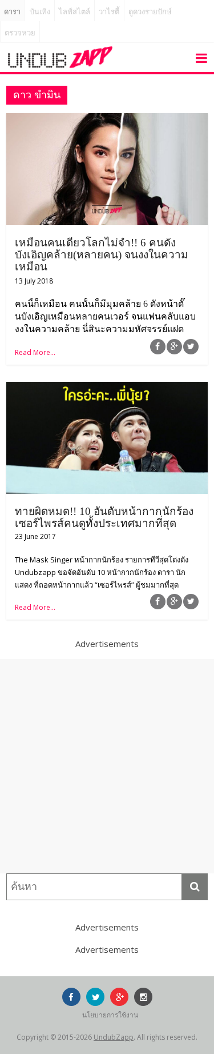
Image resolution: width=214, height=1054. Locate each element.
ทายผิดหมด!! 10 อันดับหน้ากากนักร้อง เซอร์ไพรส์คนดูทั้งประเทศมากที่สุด (104, 517)
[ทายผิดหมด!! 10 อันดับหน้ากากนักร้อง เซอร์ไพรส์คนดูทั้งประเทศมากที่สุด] (107, 388)
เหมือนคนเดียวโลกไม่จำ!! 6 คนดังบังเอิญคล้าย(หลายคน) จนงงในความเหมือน (101, 255)
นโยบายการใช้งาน (110, 1015)
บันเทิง (40, 11)
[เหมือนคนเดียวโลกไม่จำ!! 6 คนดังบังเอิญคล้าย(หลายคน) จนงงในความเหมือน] (107, 120)
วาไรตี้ (109, 11)
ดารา (12, 11)
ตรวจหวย (20, 33)
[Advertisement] (107, 766)
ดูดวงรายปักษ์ (150, 11)
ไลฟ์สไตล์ (74, 11)
